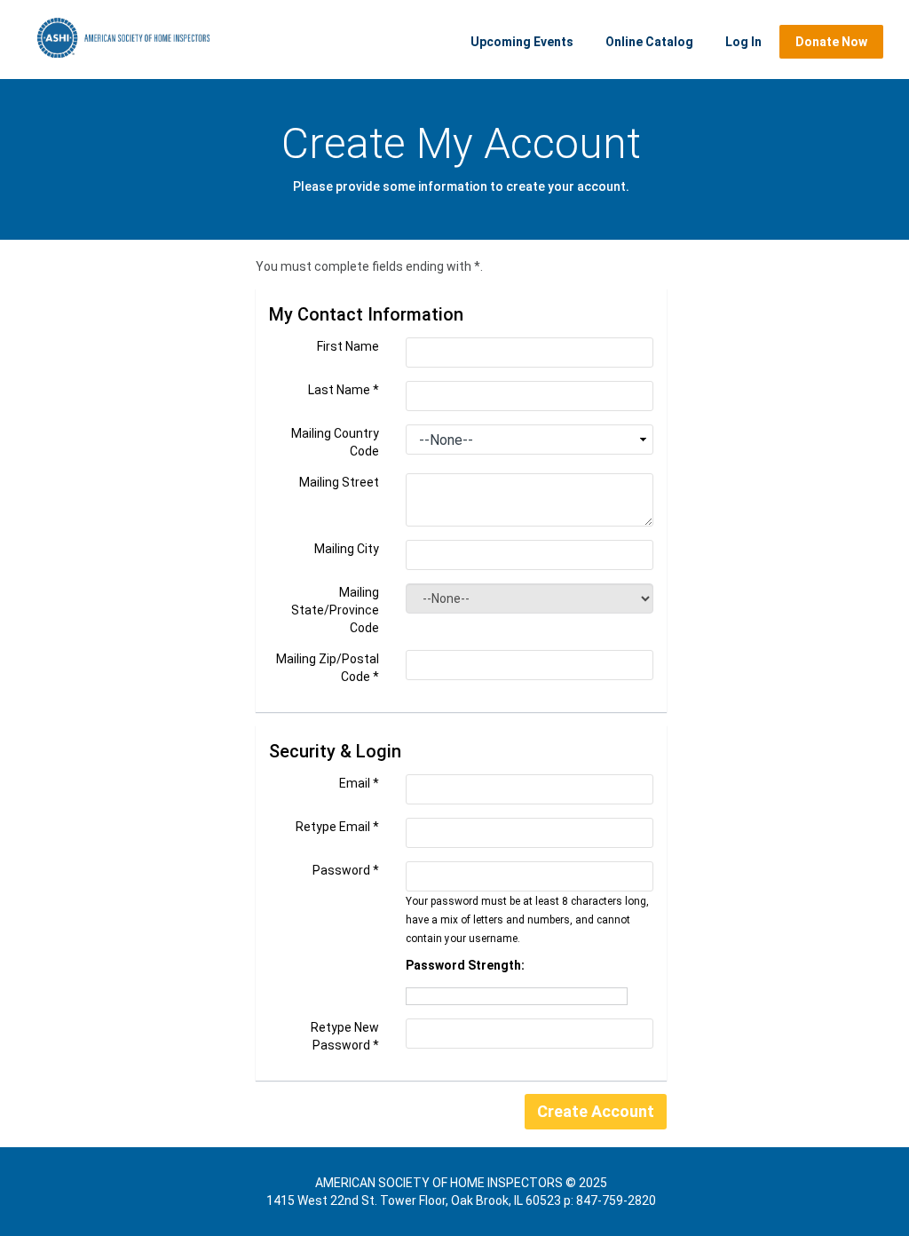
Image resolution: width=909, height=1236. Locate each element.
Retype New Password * (345, 1036)
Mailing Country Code (335, 442)
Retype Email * (337, 827)
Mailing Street (339, 482)
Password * (345, 870)
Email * (359, 783)
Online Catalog (649, 42)
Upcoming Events (521, 42)
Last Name (343, 390)
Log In (743, 42)
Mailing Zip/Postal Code (327, 668)
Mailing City (346, 549)
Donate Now (831, 42)
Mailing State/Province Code (335, 610)
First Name (348, 346)
